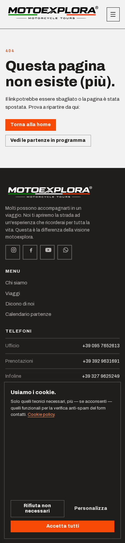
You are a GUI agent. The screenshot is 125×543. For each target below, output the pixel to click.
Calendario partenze (28, 314)
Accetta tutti (62, 526)
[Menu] (113, 14)
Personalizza (90, 508)
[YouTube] (47, 252)
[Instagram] (12, 252)
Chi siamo (16, 282)
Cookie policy (41, 414)
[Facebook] (30, 252)
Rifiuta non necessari (37, 508)
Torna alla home (30, 124)
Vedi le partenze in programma (48, 140)
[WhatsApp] (64, 252)
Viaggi (12, 293)
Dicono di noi (19, 303)
